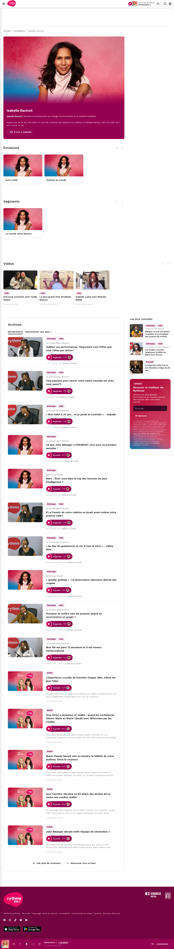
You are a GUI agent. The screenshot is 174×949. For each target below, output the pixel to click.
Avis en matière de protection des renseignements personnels (148, 433)
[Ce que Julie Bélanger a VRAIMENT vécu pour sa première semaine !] (25, 445)
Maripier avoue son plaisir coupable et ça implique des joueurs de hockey (157, 334)
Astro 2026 (12, 180)
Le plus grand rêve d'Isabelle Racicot (55, 298)
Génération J (144, 5)
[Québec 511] (168, 898)
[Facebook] (4, 920)
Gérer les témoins (50, 913)
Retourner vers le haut (83, 863)
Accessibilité (64, 913)
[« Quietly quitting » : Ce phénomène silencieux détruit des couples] (25, 580)
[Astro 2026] (22, 165)
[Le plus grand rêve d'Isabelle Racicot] (57, 280)
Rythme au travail (56, 180)
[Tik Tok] (15, 920)
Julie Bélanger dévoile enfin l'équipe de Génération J (78, 831)
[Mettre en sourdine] (152, 944)
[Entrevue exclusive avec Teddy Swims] (20, 280)
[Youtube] (26, 920)
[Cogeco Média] (153, 896)
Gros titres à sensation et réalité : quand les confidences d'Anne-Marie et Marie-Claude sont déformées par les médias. (80, 718)
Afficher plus (16, 125)
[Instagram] (10, 920)
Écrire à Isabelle (23, 132)
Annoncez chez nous (111, 913)
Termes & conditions (11, 913)
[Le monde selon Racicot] (22, 219)
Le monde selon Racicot (19, 233)
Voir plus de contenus (48, 863)
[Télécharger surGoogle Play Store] (32, 929)
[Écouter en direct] (130, 3)
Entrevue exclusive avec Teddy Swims (20, 298)
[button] (13, 944)
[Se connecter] (170, 3)
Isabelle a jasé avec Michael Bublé (91, 298)
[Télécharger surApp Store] (12, 929)
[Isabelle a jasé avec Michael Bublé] (93, 280)
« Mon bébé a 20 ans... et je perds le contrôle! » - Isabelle (81, 414)
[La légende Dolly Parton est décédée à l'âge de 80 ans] (136, 367)
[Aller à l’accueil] (11, 6)
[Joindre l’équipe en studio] (158, 4)
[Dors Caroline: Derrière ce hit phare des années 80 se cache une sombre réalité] (25, 797)
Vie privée (26, 913)
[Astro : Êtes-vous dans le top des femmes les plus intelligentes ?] (25, 478)
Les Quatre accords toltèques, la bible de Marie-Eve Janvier (155, 352)
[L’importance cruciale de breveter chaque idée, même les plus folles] (25, 681)
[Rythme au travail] (63, 165)
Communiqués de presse (82, 913)
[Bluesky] (21, 920)
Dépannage (36, 913)
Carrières (97, 913)
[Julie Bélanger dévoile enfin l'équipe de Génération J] (25, 835)
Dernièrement (15, 331)
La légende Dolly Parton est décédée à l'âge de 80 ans (157, 367)
